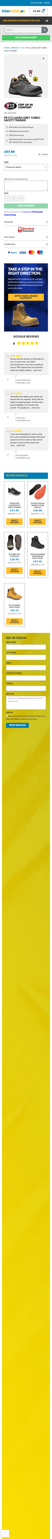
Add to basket (26, 206)
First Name (11, 642)
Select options (14, 522)
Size (6, 162)
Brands (15, 48)
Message (10, 694)
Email (8, 663)
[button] (47, 21)
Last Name (11, 653)
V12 (22, 48)
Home (7, 48)
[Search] (45, 30)
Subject (9, 684)
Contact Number (14, 673)
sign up (9, 713)
